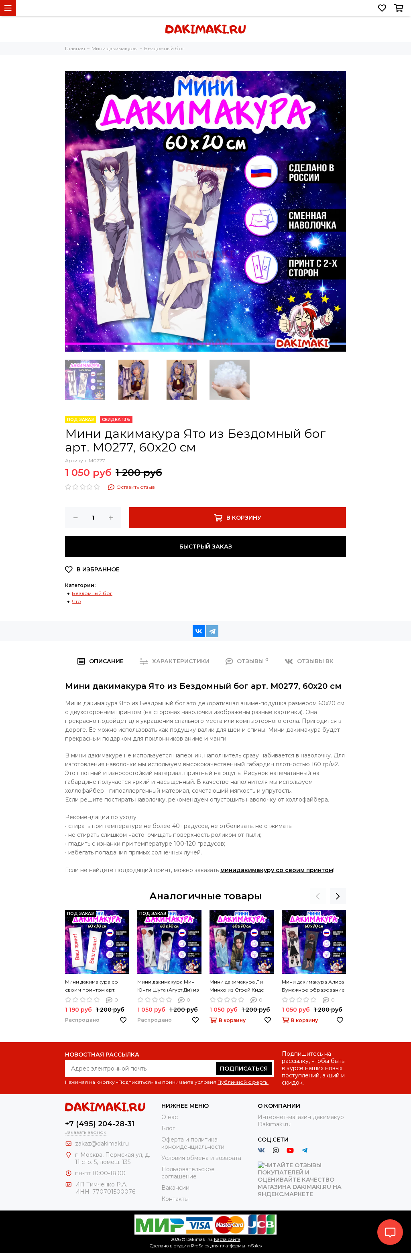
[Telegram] (212, 631)
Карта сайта (227, 1239)
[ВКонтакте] (199, 631)
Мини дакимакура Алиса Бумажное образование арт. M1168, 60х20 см (313, 986)
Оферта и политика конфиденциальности (192, 1143)
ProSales (200, 1246)
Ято (76, 601)
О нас (169, 1117)
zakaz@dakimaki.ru (102, 1143)
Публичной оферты (243, 1082)
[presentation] (318, 896)
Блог (168, 1128)
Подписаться (244, 1068)
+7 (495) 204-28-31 (99, 1123)
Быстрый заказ (205, 546)
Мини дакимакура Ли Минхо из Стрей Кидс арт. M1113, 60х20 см (237, 986)
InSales (254, 1246)
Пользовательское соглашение (188, 1173)
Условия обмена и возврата (201, 1158)
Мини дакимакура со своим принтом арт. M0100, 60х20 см (91, 986)
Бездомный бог (92, 593)
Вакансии (175, 1187)
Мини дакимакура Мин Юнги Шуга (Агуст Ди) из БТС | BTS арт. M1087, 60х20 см (168, 986)
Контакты (175, 1198)
